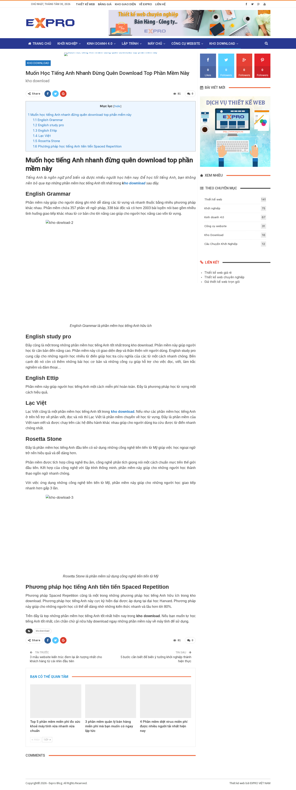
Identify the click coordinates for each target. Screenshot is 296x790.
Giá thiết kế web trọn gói (222, 282)
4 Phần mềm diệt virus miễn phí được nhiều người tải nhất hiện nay (163, 726)
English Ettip (45, 131)
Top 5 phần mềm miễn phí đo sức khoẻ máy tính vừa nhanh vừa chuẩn (55, 726)
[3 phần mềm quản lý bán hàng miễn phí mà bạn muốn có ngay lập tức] (110, 701)
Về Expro (145, 4)
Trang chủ (42, 44)
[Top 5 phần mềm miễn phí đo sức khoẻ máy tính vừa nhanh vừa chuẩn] (55, 701)
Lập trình (130, 44)
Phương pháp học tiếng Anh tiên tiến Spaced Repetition (77, 146)
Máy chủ (155, 44)
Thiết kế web (85, 4)
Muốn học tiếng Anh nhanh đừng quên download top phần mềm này (80, 115)
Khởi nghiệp (67, 44)
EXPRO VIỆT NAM (260, 783)
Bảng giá (105, 4)
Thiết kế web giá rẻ (218, 272)
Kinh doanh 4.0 (99, 44)
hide (117, 106)
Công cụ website (185, 44)
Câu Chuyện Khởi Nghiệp (220, 244)
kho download (42, 631)
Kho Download (222, 44)
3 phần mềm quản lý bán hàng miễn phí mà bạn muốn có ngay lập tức (109, 726)
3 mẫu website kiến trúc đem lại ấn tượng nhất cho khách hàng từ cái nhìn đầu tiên (66, 659)
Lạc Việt (42, 136)
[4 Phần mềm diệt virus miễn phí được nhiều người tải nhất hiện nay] (165, 701)
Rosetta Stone (46, 141)
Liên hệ (160, 4)
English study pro (48, 125)
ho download (134, 183)
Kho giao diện (125, 4)
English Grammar (48, 120)
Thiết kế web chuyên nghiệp (224, 277)
